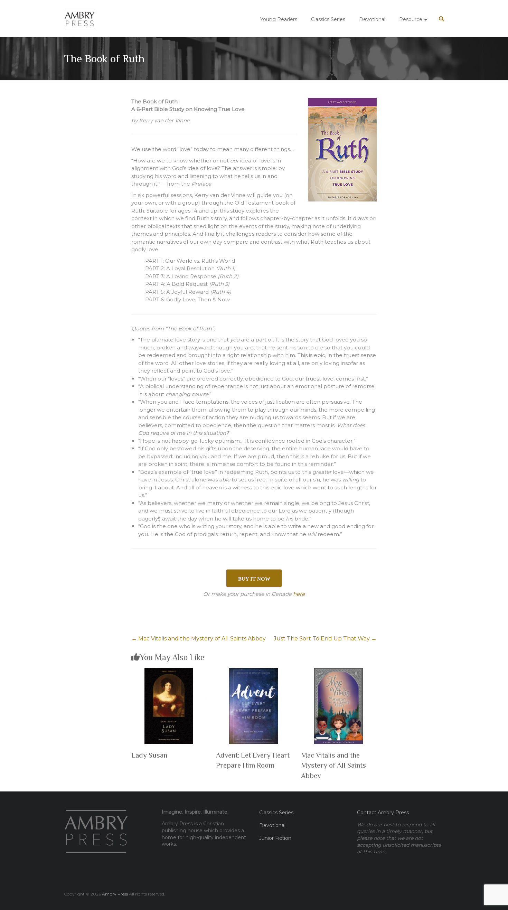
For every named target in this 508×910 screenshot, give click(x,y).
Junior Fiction (275, 838)
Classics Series (328, 19)
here (299, 594)
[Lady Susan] (169, 671)
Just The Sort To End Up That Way (325, 638)
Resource (410, 19)
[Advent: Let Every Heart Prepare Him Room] (254, 671)
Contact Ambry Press (383, 812)
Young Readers (278, 19)
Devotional (372, 19)
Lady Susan (149, 755)
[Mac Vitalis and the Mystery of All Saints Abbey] (339, 671)
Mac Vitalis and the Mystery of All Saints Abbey (198, 638)
